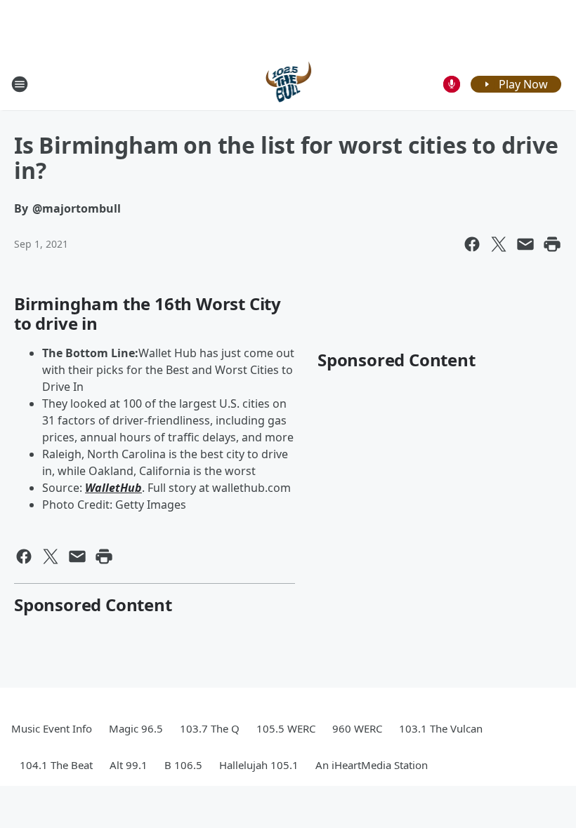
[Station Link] (288, 84)
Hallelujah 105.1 (259, 765)
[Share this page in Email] (525, 244)
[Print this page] (552, 244)
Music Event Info (51, 728)
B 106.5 (183, 765)
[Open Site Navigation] (19, 84)
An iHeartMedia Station (371, 765)
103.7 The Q (210, 728)
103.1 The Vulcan (441, 728)
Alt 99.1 (129, 765)
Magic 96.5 (136, 728)
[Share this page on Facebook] (472, 244)
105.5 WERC (285, 728)
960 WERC (357, 728)
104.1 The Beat (56, 765)
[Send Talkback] (451, 84)
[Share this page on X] (499, 244)
